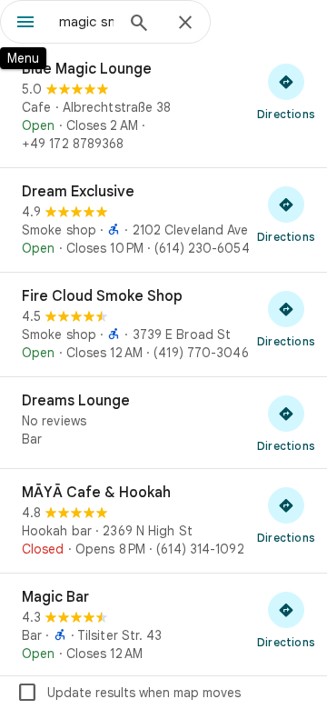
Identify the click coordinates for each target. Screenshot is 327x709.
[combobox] (86, 22)
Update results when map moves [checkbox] (128, 693)
